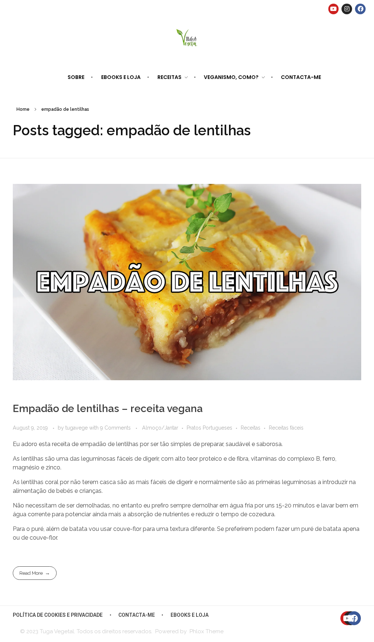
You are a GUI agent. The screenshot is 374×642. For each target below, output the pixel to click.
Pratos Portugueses (209, 428)
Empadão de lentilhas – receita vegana (108, 409)
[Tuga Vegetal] (187, 37)
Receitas (250, 428)
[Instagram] (346, 9)
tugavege (77, 428)
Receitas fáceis (286, 428)
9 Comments (115, 428)
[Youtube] (333, 9)
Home (23, 109)
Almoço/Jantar (160, 428)
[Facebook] (360, 9)
